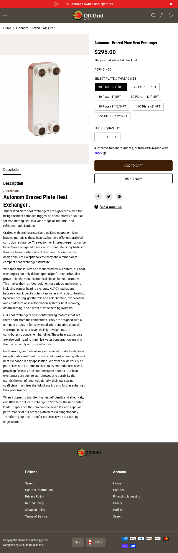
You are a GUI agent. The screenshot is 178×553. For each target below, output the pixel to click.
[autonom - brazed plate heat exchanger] (44, 99)
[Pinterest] (119, 196)
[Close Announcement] (171, 4)
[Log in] (162, 15)
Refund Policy (34, 503)
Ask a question (111, 207)
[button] (5, 15)
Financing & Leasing (126, 496)
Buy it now (133, 178)
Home (7, 28)
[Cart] (171, 15)
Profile (117, 509)
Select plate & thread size (115, 78)
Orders (117, 503)
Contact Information (39, 490)
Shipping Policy (35, 509)
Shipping (100, 60)
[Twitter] (108, 196)
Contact (118, 490)
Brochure (12, 191)
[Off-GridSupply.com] (88, 15)
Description (12, 170)
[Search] (153, 15)
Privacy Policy (34, 496)
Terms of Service (36, 516)
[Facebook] (98, 196)
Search (30, 483)
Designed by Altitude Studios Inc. (23, 544)
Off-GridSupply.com (36, 540)
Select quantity (107, 128)
